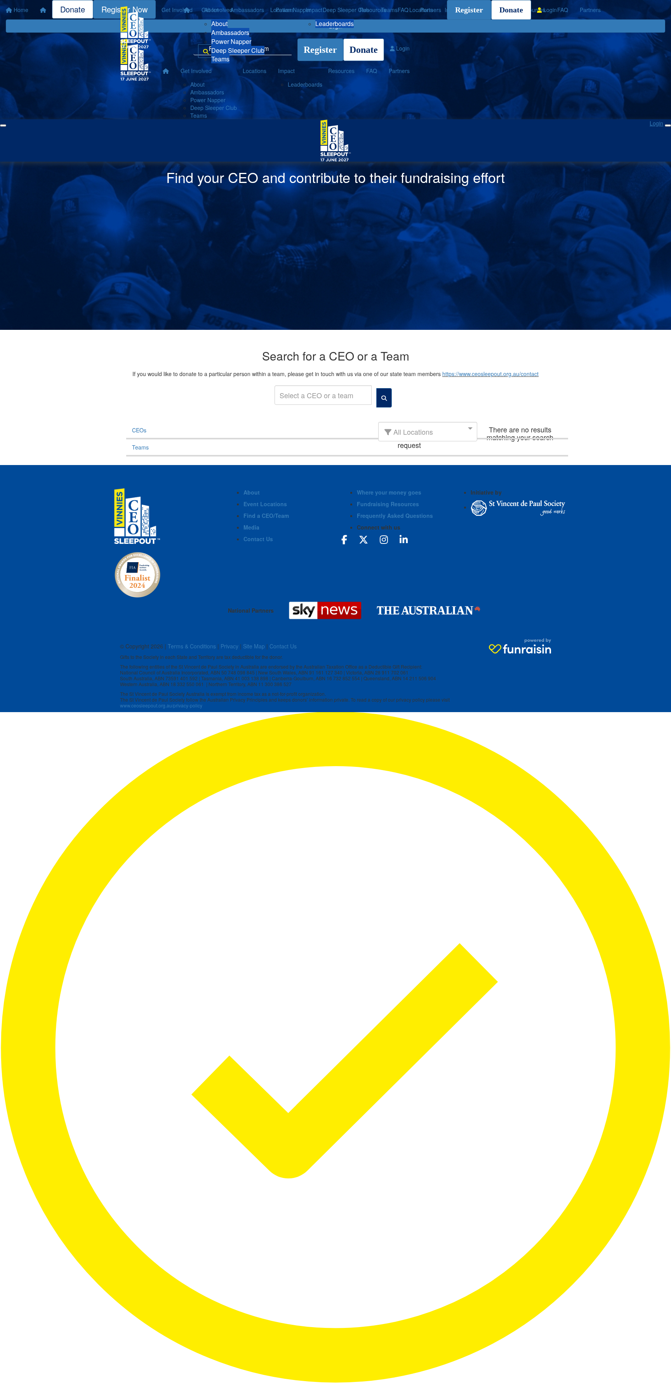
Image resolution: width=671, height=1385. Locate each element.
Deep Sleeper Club (237, 50)
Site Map (254, 646)
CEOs (139, 430)
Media (251, 527)
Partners (430, 10)
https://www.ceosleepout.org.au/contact (490, 374)
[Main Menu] (3, 125)
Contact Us (258, 539)
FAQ (403, 10)
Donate (511, 9)
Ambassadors (230, 32)
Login (549, 10)
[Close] (668, 125)
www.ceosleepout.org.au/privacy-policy (161, 705)
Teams (220, 58)
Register (469, 9)
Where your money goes (389, 492)
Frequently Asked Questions (395, 515)
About (219, 23)
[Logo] (135, 27)
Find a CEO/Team (266, 515)
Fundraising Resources (388, 504)
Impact (314, 10)
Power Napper (231, 41)
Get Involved (217, 10)
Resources (373, 10)
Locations (282, 10)
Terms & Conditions (192, 646)
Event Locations (265, 504)
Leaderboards (334, 23)
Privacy (229, 646)
